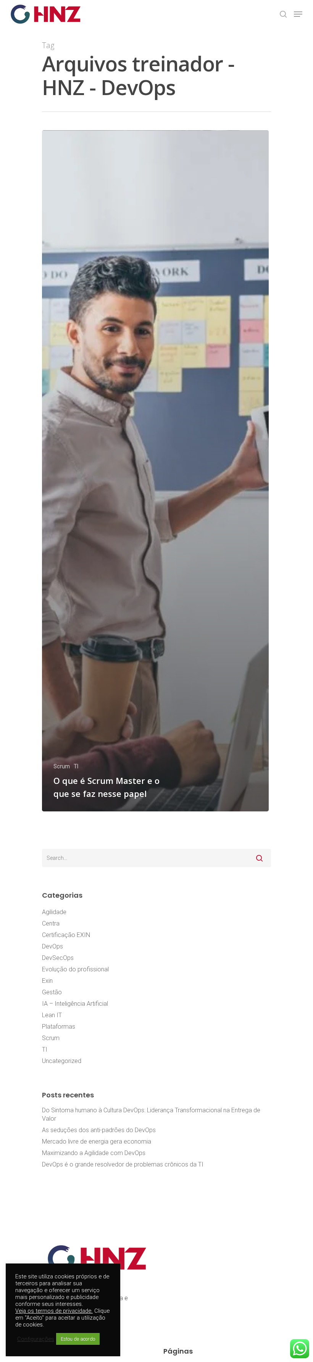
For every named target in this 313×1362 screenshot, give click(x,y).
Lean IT (52, 1015)
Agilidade (54, 912)
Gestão (52, 992)
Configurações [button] (35, 1339)
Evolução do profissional (75, 969)
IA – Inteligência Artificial (75, 1003)
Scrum (61, 766)
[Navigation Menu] (298, 14)
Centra (51, 923)
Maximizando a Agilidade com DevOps (93, 1153)
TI (76, 766)
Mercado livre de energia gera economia (96, 1141)
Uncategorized (61, 1061)
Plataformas (58, 1026)
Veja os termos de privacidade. (54, 1310)
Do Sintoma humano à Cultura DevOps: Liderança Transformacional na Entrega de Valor (151, 1114)
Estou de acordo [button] (78, 1339)
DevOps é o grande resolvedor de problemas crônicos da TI (122, 1164)
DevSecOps (58, 957)
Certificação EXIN (66, 935)
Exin (47, 980)
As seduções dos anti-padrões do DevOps (99, 1130)
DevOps (52, 946)
